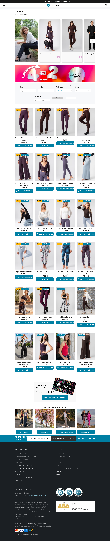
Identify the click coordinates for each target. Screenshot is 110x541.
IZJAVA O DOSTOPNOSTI (24, 466)
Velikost (59, 87)
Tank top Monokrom (44, 362)
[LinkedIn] (90, 438)
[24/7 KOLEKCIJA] (65, 418)
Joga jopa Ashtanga (45, 183)
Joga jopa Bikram (45, 228)
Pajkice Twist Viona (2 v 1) (86, 273)
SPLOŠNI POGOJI (21, 454)
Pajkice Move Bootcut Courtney (45, 139)
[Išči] (99, 5)
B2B (57, 460)
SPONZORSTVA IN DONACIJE (67, 469)
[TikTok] (94, 438)
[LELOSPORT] (86, 418)
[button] (24, 145)
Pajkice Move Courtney (86, 139)
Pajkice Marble (24, 317)
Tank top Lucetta (65, 362)
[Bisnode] (75, 506)
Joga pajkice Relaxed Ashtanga (24, 184)
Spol (21, 87)
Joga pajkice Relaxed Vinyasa (86, 184)
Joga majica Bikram (65, 228)
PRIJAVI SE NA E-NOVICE (63, 439)
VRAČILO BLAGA (21, 472)
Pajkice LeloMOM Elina (86, 318)
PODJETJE (60, 454)
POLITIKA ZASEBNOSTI (23, 460)
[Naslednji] (94, 1)
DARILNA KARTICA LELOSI (39, 495)
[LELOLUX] (44, 418)
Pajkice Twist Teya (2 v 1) (44, 273)
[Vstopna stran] (55, 5)
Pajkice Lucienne (45, 317)
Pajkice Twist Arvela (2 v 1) (65, 273)
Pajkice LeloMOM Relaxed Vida (24, 363)
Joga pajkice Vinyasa (24, 272)
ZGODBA (59, 463)
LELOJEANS (24, 432)
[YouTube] (86, 438)
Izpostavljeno (39, 100)
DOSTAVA (18, 475)
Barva (77, 87)
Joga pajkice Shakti (65, 183)
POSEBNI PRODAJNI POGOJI (26, 457)
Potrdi (57, 98)
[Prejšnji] (15, 1)
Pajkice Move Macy (65, 138)
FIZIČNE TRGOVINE (63, 457)
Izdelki (40, 87)
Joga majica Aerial (86, 228)
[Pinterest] (82, 438)
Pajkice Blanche (65, 317)
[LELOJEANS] (24, 418)
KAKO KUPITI (20, 481)
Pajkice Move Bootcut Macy (24, 139)
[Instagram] (78, 438)
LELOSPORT (86, 432)
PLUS (60, 91)
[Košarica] (106, 5)
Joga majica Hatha (24, 228)
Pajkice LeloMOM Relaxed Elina (86, 363)
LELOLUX (45, 432)
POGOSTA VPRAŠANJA (23, 478)
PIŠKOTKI (18, 463)
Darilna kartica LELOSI (55, 398)
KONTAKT (59, 466)
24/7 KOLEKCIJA (66, 432)
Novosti (23, 8)
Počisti (71, 86)
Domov (17, 8)
